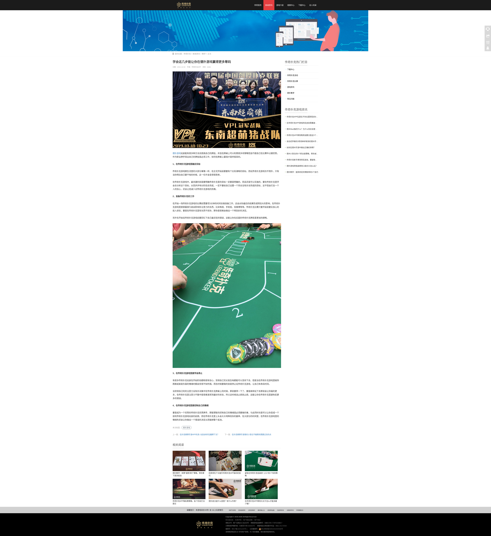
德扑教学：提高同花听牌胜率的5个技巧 (302, 172)
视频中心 (290, 5)
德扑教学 (290, 93)
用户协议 (257, 520)
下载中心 (301, 5)
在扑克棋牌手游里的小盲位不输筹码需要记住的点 (251, 434)
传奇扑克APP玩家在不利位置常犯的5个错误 (303, 117)
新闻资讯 (268, 5)
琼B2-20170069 (281, 526)
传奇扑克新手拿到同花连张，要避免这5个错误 (303, 160)
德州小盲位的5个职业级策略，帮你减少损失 (303, 154)
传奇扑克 (187, 54)
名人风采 (312, 5)
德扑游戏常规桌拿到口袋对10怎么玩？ (302, 166)
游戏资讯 (290, 87)
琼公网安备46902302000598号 (272, 529)
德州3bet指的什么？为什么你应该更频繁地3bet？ (303, 129)
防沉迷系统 (229, 520)
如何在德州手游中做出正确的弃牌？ (301, 147)
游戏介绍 (279, 5)
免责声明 (238, 520)
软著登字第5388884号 (247, 526)
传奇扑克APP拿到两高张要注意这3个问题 (303, 135)
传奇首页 (257, 5)
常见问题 (290, 99)
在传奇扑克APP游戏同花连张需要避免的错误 (303, 123)
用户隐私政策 (247, 520)
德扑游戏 (177, 153)
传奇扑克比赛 (292, 81)
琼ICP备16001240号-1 (239, 529)
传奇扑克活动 (292, 75)
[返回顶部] (488, 49)
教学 (204, 54)
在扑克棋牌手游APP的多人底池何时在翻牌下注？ (199, 434)
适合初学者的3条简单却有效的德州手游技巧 (303, 141)
